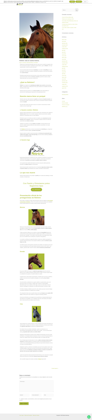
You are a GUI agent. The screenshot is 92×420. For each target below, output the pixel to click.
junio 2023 (63, 52)
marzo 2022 (64, 75)
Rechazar (78, 1)
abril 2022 (63, 73)
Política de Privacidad (28, 415)
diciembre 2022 (64, 61)
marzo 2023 (64, 55)
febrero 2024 (64, 39)
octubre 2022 (64, 64)
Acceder (63, 101)
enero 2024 (64, 41)
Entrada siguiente (55, 368)
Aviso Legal (21, 415)
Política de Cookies (36, 415)
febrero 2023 (64, 57)
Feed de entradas (65, 102)
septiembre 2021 (65, 86)
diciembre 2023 (64, 43)
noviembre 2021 (65, 82)
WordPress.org (64, 106)
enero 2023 (64, 59)
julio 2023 (63, 50)
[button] (89, 417)
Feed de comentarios (65, 104)
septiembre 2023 (65, 48)
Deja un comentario (22, 62)
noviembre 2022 (65, 62)
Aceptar (72, 1)
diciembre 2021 (64, 80)
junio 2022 (63, 70)
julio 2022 (63, 68)
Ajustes (85, 1)
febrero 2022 (64, 77)
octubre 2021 (64, 84)
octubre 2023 (64, 46)
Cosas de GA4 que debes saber (67, 17)
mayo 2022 (64, 71)
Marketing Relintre (30, 62)
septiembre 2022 (65, 66)
